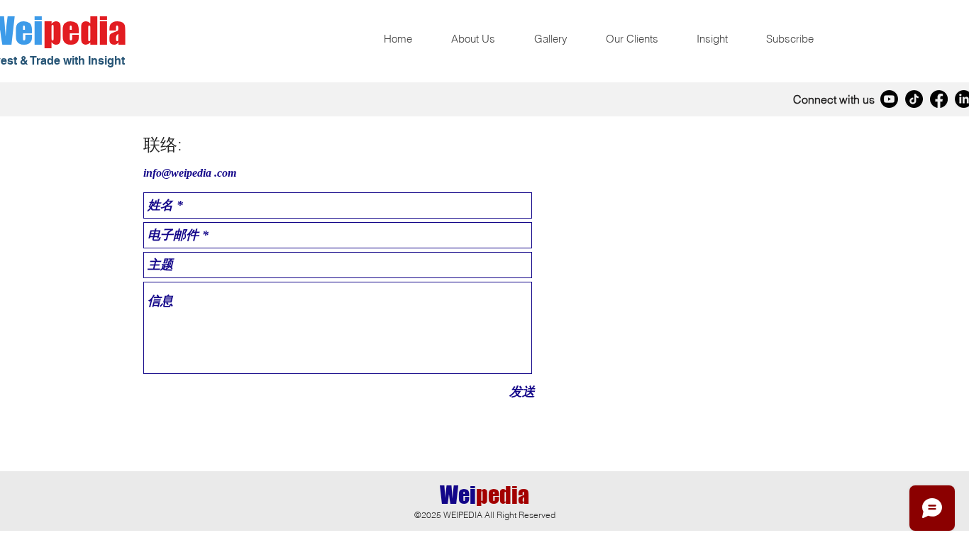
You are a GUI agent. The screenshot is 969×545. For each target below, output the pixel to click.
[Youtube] (889, 99)
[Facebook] (939, 99)
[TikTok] (914, 99)
